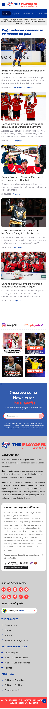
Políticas (7, 673)
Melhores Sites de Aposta (16, 657)
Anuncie (8, 635)
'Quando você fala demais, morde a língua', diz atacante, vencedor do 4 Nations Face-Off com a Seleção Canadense (23, 187)
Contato (8, 630)
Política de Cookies (13, 685)
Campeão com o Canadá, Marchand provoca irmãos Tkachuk (22, 178)
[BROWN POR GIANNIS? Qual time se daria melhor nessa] (35, 343)
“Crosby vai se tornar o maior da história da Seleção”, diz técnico (20, 232)
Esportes (16, 13)
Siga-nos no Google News (16, 640)
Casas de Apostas (40, 13)
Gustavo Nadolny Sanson (22, 87)
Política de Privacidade (15, 680)
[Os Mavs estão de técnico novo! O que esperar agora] (35, 366)
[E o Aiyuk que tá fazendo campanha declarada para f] (12, 343)
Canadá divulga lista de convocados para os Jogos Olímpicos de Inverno (22, 125)
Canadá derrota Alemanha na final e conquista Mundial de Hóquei (21, 285)
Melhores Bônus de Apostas (17, 662)
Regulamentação (12, 690)
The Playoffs (9, 619)
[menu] (3, 4)
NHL (7, 13)
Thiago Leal (17, 141)
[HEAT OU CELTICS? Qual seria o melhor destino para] (12, 366)
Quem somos (11, 625)
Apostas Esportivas (14, 646)
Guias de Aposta (12, 652)
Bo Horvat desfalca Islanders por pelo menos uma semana (23, 72)
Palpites (26, 13)
